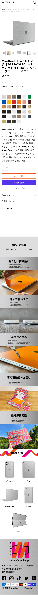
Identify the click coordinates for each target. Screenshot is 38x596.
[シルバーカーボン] (24, 112)
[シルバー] (4, 97)
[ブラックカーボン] (4, 117)
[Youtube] (34, 578)
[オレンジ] (19, 102)
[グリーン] (29, 97)
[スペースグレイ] (14, 97)
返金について (19, 565)
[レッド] (14, 102)
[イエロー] (9, 102)
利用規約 (30, 565)
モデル (4, 82)
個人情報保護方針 (9, 572)
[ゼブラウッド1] (9, 107)
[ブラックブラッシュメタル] (9, 122)
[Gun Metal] (14, 117)
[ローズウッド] (29, 102)
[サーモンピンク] (24, 102)
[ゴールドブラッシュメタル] (4, 122)
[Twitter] (26, 578)
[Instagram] (11, 578)
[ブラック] (19, 97)
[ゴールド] (9, 97)
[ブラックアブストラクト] (14, 122)
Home (3, 9)
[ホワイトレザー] (14, 112)
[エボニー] (14, 107)
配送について (7, 565)
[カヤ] (24, 107)
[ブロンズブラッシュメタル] (19, 117)
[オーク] (4, 107)
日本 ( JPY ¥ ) (29, 588)
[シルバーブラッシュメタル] (24, 117)
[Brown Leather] (19, 112)
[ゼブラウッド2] (19, 107)
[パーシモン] (29, 107)
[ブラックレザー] (4, 112)
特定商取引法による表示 (12, 569)
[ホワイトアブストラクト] (19, 122)
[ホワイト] (24, 97)
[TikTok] (19, 578)
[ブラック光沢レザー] (9, 112)
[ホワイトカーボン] (9, 117)
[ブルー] (4, 102)
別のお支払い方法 (19, 188)
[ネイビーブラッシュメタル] (29, 117)
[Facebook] (4, 578)
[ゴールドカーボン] (29, 112)
